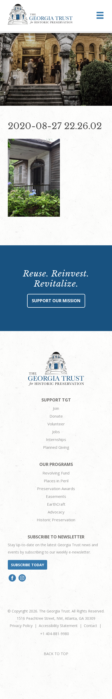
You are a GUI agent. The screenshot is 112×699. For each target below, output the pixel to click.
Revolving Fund (56, 473)
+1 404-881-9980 (54, 633)
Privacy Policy (21, 625)
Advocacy (56, 512)
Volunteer (56, 423)
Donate (56, 416)
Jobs (56, 431)
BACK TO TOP (56, 653)
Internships (56, 439)
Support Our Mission (56, 301)
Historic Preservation (56, 519)
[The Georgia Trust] (40, 14)
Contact (90, 625)
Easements (56, 496)
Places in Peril (56, 480)
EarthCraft (56, 504)
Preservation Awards (56, 488)
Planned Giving (56, 447)
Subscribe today (27, 564)
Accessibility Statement (58, 625)
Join (56, 408)
